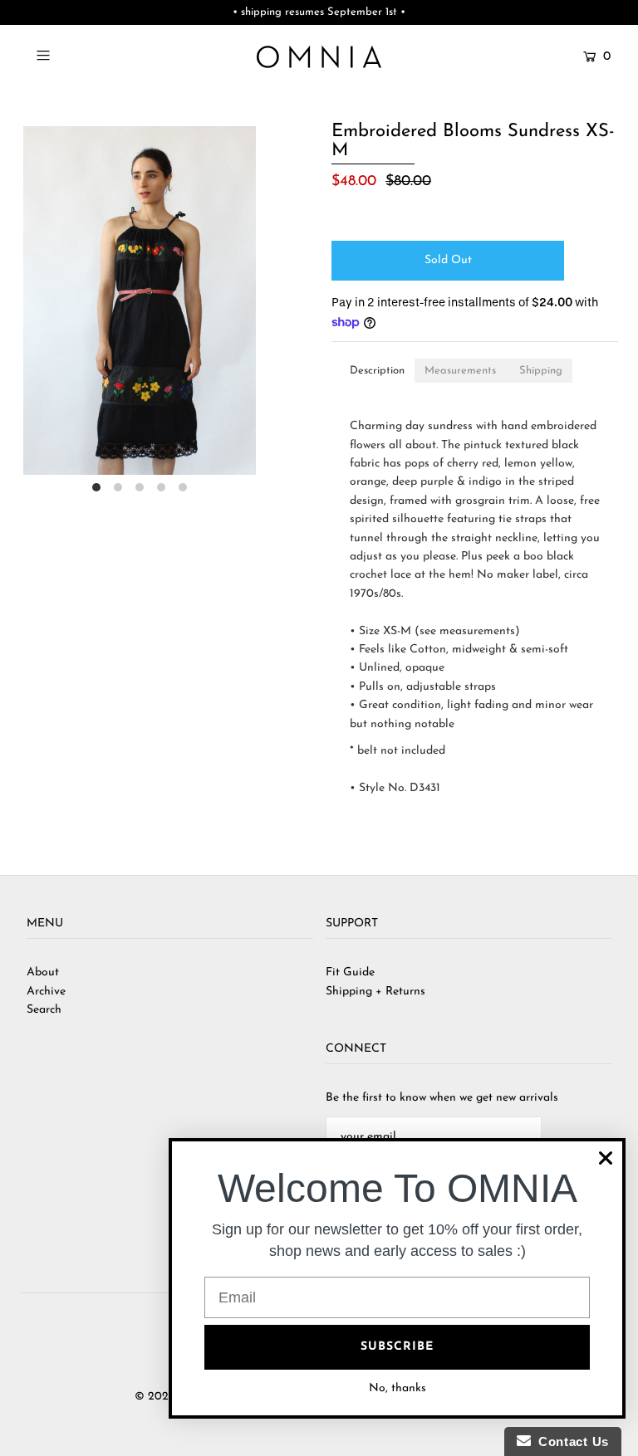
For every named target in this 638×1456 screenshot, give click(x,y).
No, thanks (397, 1388)
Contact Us (570, 1441)
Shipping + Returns (375, 991)
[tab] (377, 371)
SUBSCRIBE (397, 1347)
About (43, 972)
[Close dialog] (605, 1158)
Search (44, 1010)
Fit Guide (350, 972)
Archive (46, 991)
